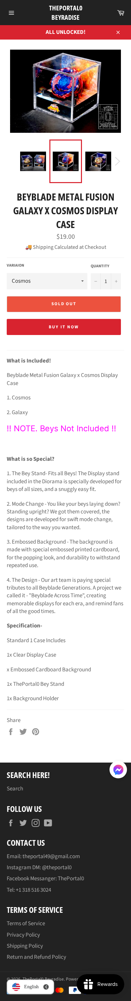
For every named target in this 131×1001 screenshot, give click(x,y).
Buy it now (64, 327)
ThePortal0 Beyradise (65, 12)
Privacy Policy (23, 935)
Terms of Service (26, 924)
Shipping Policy (25, 946)
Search (15, 789)
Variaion (15, 265)
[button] (118, 771)
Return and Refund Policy (36, 957)
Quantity (100, 266)
